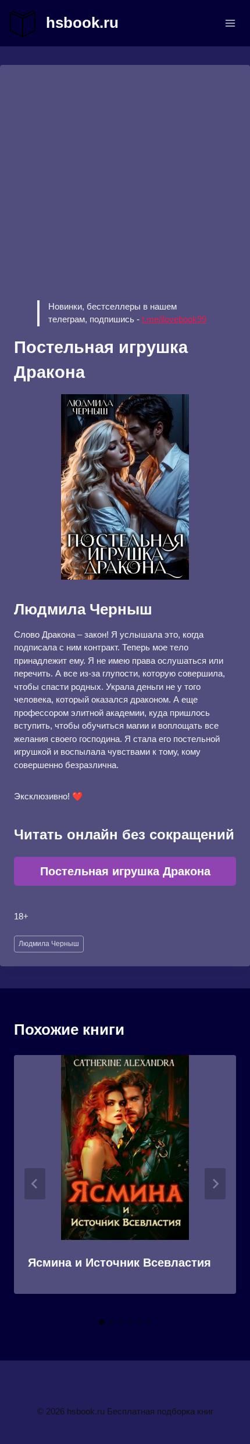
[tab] (102, 1322)
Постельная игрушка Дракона (125, 871)
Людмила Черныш (49, 944)
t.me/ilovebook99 (174, 319)
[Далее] (215, 1183)
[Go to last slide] (34, 1183)
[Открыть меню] (230, 23)
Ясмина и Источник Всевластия (119, 1262)
